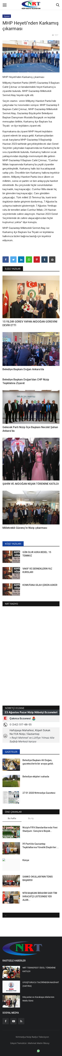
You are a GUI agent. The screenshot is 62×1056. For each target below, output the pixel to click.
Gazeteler (11, 751)
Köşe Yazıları (13, 543)
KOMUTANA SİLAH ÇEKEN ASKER (39, 585)
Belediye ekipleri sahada (35, 776)
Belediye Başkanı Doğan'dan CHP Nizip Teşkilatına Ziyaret (25, 381)
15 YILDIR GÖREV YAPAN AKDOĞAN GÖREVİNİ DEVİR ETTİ (29, 323)
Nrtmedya (21, 1036)
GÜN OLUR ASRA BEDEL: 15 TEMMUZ (36, 554)
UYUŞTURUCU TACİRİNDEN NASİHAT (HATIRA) (40, 984)
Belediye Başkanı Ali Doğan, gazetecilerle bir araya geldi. (38, 762)
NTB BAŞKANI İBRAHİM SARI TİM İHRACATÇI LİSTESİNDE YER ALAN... (39, 896)
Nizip (28, 1036)
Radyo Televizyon (40, 1036)
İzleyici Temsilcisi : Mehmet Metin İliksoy (29, 1043)
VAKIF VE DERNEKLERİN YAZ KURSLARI (37, 570)
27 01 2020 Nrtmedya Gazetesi (38, 793)
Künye (25, 860)
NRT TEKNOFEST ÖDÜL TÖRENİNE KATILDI (39, 969)
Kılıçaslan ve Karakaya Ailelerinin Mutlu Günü (38, 999)
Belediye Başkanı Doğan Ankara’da (23, 369)
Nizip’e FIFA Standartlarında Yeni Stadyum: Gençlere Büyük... (40, 829)
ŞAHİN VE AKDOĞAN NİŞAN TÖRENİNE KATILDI (30, 483)
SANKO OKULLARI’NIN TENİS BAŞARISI (37, 878)
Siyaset (7, 16)
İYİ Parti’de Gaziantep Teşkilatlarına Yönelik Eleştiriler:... (40, 846)
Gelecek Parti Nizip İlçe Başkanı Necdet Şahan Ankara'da (30, 429)
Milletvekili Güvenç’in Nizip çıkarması (25, 527)
